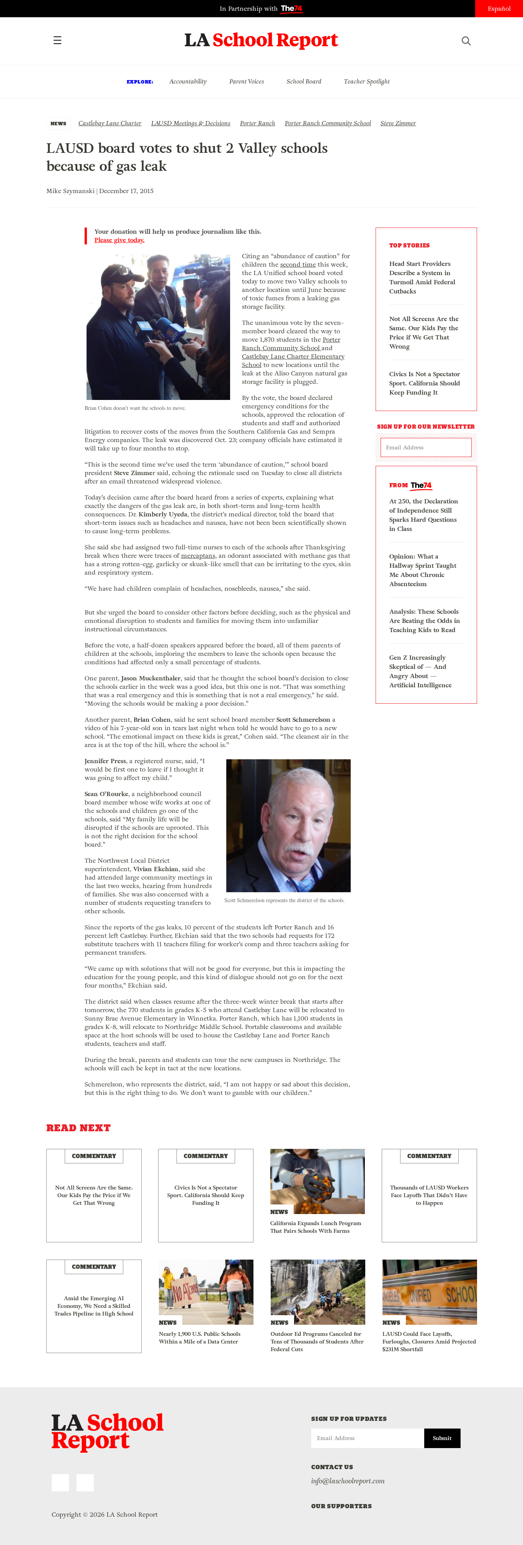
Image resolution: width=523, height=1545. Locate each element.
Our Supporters (341, 1506)
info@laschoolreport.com (348, 1481)
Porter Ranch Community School (328, 123)
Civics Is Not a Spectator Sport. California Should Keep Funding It (424, 383)
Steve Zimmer (398, 123)
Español (499, 8)
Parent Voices (246, 81)
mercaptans (198, 555)
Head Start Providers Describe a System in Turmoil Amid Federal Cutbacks (422, 277)
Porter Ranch (257, 123)
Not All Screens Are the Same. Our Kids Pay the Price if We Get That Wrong (424, 333)
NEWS (59, 123)
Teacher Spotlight (367, 81)
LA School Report (261, 36)
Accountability (188, 81)
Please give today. (120, 240)
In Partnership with (250, 8)
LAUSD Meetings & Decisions (190, 123)
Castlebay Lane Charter (110, 123)
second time (298, 264)
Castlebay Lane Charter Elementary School (293, 360)
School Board (304, 81)
